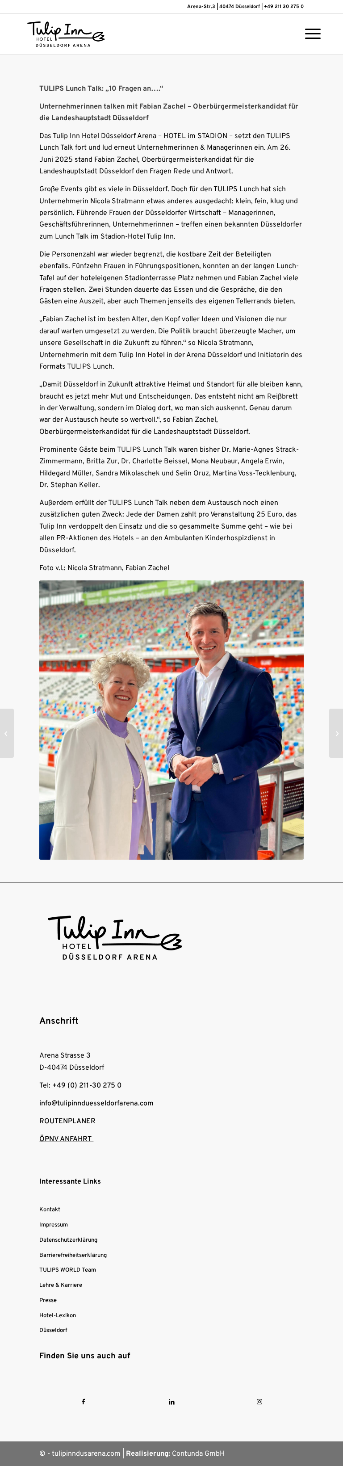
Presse (48, 1300)
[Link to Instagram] (260, 1402)
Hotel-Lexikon (57, 1315)
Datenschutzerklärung (68, 1240)
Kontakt (49, 1210)
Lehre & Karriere (60, 1285)
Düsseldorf (53, 1330)
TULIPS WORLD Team (67, 1270)
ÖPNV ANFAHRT (66, 1139)
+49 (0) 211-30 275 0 (86, 1085)
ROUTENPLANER (67, 1121)
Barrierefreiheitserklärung (73, 1255)
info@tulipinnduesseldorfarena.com (96, 1103)
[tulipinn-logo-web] (66, 34)
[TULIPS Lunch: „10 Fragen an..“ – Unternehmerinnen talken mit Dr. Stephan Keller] (7, 733)
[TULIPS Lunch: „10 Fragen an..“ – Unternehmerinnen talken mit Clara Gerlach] (336, 733)
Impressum (53, 1225)
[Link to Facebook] (83, 1402)
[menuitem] (308, 34)
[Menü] (308, 34)
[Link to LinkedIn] (171, 1402)
